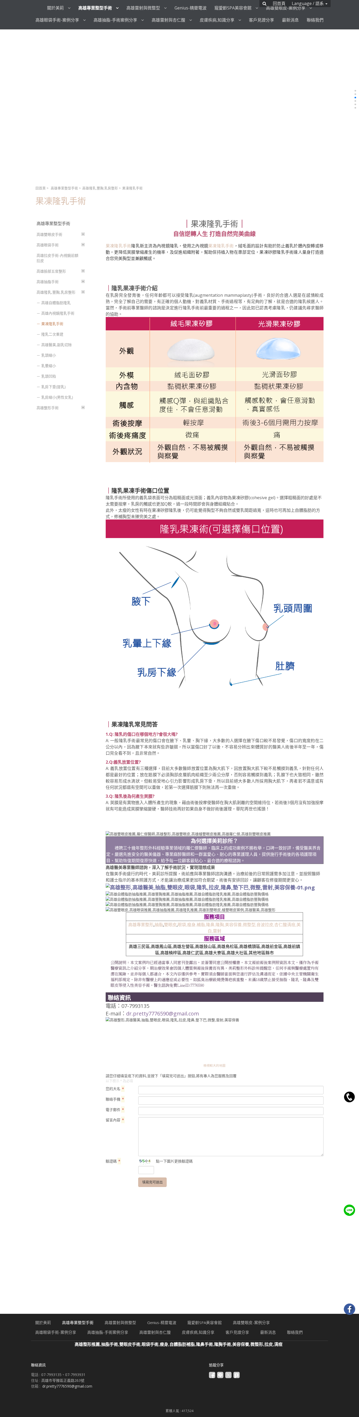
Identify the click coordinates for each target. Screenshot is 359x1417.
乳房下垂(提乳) (53, 386)
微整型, (250, 925)
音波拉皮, (265, 925)
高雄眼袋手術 (48, 244)
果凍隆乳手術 (52, 323)
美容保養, (234, 925)
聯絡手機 (115, 1099)
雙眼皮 (170, 925)
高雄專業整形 (140, 925)
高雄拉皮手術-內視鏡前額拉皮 (57, 258)
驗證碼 (113, 1161)
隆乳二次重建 (52, 334)
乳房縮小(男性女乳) (57, 397)
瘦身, (192, 925)
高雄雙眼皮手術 (49, 234)
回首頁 (40, 188)
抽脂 (159, 925)
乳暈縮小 (48, 365)
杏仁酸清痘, (285, 925)
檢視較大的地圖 (214, 1065)
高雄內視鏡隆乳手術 (57, 313)
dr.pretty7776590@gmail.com (162, 1013)
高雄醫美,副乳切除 (56, 344)
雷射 (217, 931)
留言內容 (115, 1119)
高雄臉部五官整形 (51, 271)
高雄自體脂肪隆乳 (56, 302)
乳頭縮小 (48, 355)
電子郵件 (115, 1109)
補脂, (201, 925)
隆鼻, (211, 925)
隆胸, (220, 925)
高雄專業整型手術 (64, 188)
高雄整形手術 (48, 407)
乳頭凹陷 (48, 376)
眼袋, (182, 925)
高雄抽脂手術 (48, 281)
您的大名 (115, 1088)
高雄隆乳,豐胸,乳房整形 (100, 188)
